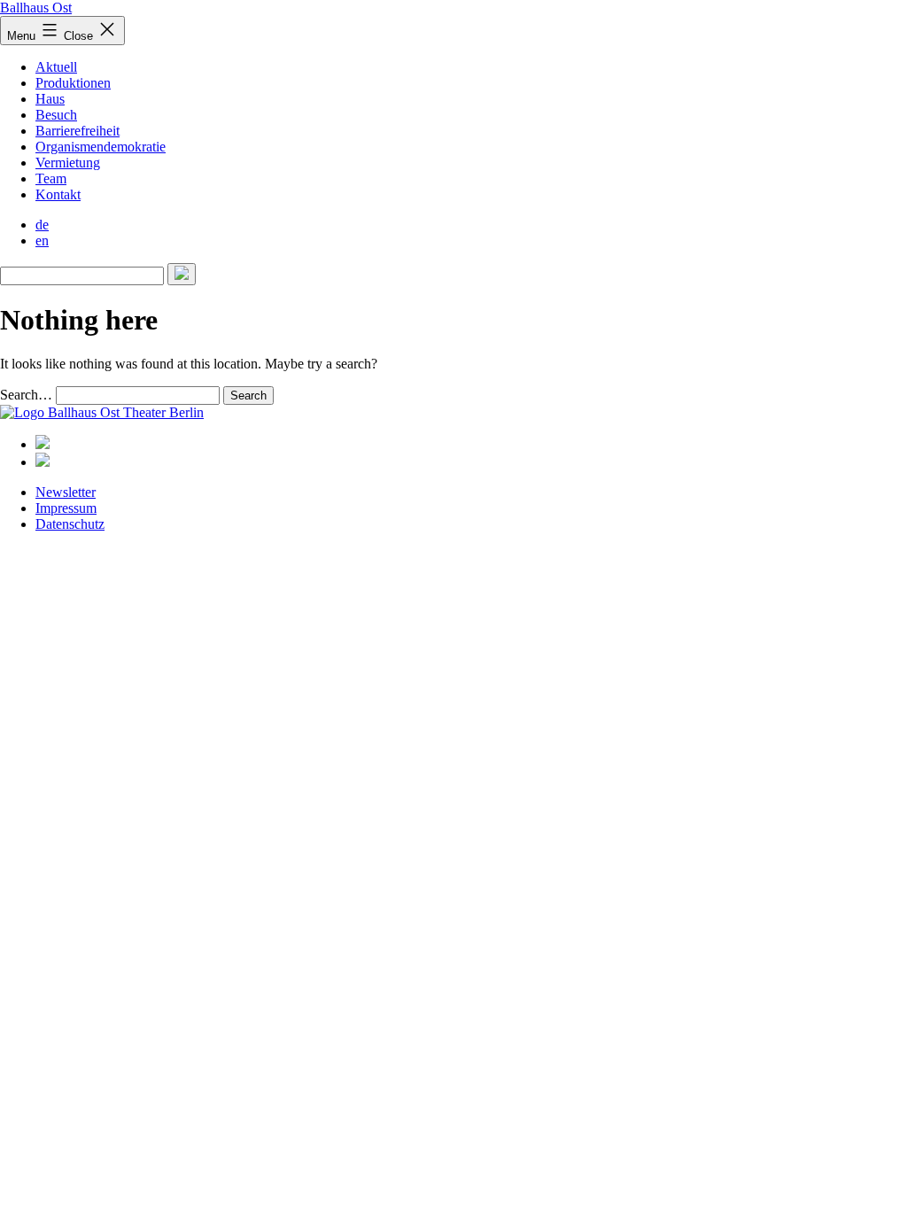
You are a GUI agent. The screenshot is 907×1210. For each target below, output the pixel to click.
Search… (26, 394)
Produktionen (73, 82)
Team (50, 178)
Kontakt (58, 194)
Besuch (56, 114)
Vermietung (67, 162)
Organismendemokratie (100, 146)
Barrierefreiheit (77, 130)
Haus (50, 98)
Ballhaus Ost (36, 7)
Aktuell (56, 66)
